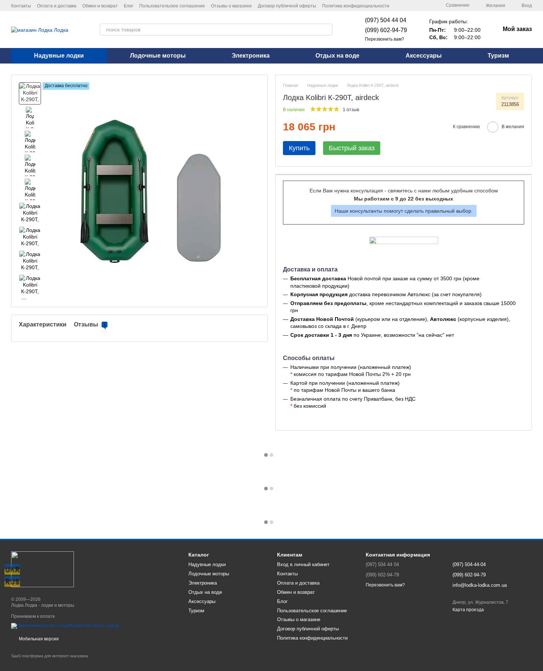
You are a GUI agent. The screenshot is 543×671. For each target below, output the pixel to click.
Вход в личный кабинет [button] (303, 564)
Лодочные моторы (158, 55)
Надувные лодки (59, 55)
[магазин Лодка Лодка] (42, 569)
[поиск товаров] (326, 29)
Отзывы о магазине (231, 5)
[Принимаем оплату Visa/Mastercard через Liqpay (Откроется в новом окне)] (65, 626)
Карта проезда (468, 609)
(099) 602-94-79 (386, 30)
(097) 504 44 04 (385, 20)
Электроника (251, 55)
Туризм (498, 55)
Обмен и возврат (100, 5)
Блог (128, 5)
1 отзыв (351, 109)
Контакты (21, 5)
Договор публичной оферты (287, 5)
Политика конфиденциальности (355, 5)
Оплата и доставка (56, 5)
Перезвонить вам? (384, 39)
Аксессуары (424, 55)
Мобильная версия (38, 638)
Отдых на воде (337, 55)
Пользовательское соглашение (172, 5)
